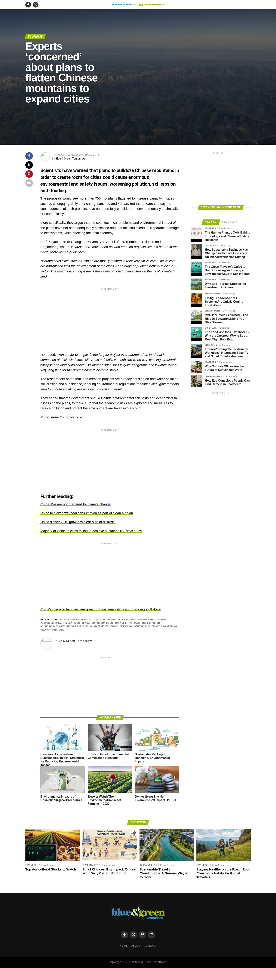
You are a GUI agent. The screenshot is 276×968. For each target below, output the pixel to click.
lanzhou (89, 623)
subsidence (49, 626)
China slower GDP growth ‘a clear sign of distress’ (77, 522)
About (135, 945)
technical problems (74, 626)
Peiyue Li (121, 623)
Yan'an (46, 630)
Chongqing (108, 620)
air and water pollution (81, 620)
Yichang (59, 630)
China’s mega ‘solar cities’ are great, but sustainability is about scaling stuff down (100, 609)
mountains (105, 623)
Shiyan (135, 623)
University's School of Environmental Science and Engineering (134, 626)
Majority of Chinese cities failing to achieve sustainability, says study (91, 531)
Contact (150, 945)
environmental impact (154, 620)
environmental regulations (61, 623)
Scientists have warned (64, 170)
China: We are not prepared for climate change (75, 504)
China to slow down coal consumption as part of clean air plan (86, 513)
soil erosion (151, 623)
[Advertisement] (109, 317)
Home (123, 945)
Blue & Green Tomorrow (70, 158)
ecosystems (127, 620)
